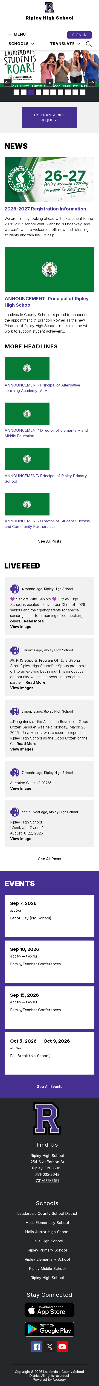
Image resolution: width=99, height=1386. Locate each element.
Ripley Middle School (47, 1268)
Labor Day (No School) (32, 918)
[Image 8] (68, 92)
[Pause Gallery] (50, 83)
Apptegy (59, 1379)
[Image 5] (46, 92)
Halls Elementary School (47, 1222)
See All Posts (49, 541)
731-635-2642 (47, 1174)
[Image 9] (75, 92)
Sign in (79, 35)
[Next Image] (91, 83)
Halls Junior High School (47, 1231)
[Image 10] (82, 92)
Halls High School (47, 1241)
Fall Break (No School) (32, 1055)
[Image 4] (38, 92)
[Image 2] (23, 92)
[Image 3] (31, 92)
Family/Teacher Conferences (36, 964)
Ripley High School (47, 1277)
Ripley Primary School (47, 1250)
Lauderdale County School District (47, 1213)
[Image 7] (60, 92)
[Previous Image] (8, 83)
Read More (34, 621)
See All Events (49, 1086)
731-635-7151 (47, 1180)
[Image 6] (53, 92)
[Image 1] (16, 92)
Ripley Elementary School (47, 1259)
